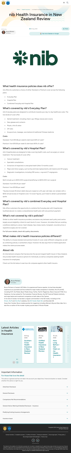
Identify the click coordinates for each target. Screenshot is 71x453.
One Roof (18, 301)
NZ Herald (33, 301)
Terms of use (44, 436)
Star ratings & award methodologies (31, 436)
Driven (6, 301)
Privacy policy (61, 434)
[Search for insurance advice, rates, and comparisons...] (67, 2)
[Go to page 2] (18, 359)
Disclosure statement (42, 434)
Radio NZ (40, 301)
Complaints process (20, 434)
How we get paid (53, 434)
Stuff (10, 301)
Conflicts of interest (31, 434)
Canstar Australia (10, 434)
